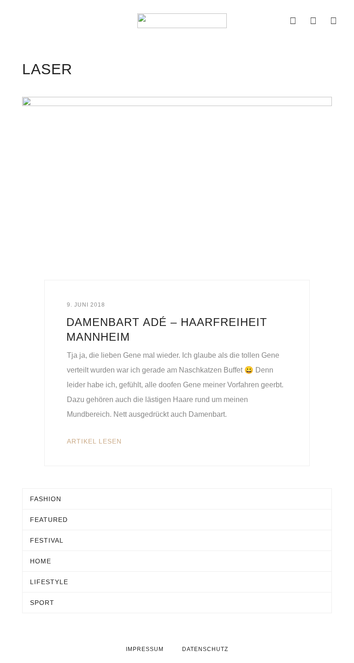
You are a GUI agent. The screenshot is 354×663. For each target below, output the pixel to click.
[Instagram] (313, 21)
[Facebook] (293, 21)
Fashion (45, 499)
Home (40, 561)
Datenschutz (205, 649)
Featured (49, 519)
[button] (15, 20)
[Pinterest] (333, 21)
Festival (47, 540)
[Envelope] (273, 21)
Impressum (145, 649)
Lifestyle (49, 582)
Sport (42, 602)
